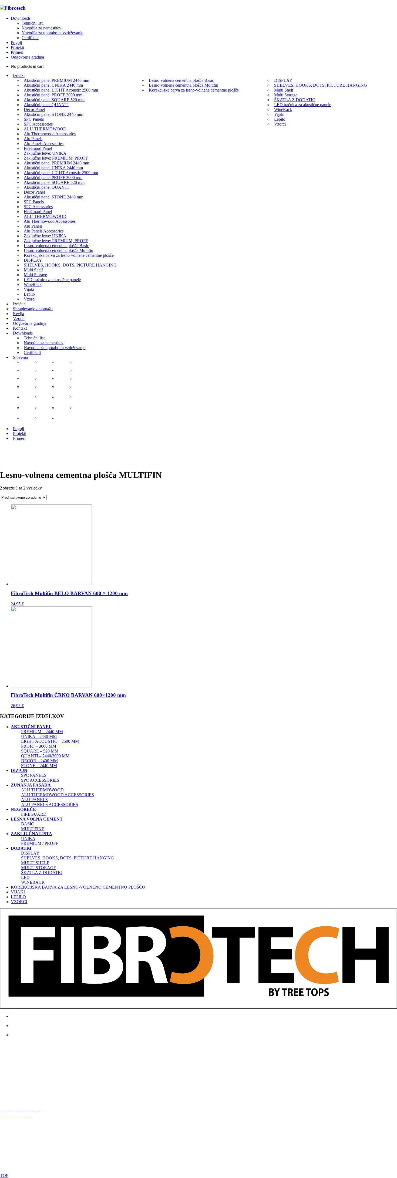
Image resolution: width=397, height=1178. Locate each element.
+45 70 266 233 (22, 1082)
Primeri (17, 52)
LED (25, 877)
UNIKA (28, 838)
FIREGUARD (33, 814)
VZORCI (19, 901)
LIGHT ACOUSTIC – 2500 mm (50, 741)
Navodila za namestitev (41, 28)
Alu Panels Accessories (49, 804)
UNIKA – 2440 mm (39, 736)
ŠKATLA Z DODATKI (41, 872)
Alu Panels (34, 799)
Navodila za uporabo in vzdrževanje (52, 33)
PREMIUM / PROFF (39, 843)
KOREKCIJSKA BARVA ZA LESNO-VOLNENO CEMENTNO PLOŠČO (78, 887)
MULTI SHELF (35, 862)
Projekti (17, 47)
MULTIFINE (32, 828)
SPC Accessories (40, 780)
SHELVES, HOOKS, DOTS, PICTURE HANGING (67, 858)
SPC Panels (33, 775)
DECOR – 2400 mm (39, 760)
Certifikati (30, 37)
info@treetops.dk (28, 1073)
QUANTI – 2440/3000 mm (45, 756)
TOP (4, 1175)
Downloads (21, 18)
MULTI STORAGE (38, 867)
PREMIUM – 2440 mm (42, 731)
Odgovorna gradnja (27, 57)
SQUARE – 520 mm (39, 751)
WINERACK (33, 882)
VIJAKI (18, 892)
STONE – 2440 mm (39, 765)
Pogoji (16, 42)
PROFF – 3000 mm (38, 746)
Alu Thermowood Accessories (57, 794)
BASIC (27, 824)
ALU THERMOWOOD (42, 790)
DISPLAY (30, 853)
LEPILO (18, 897)
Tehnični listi (32, 23)
